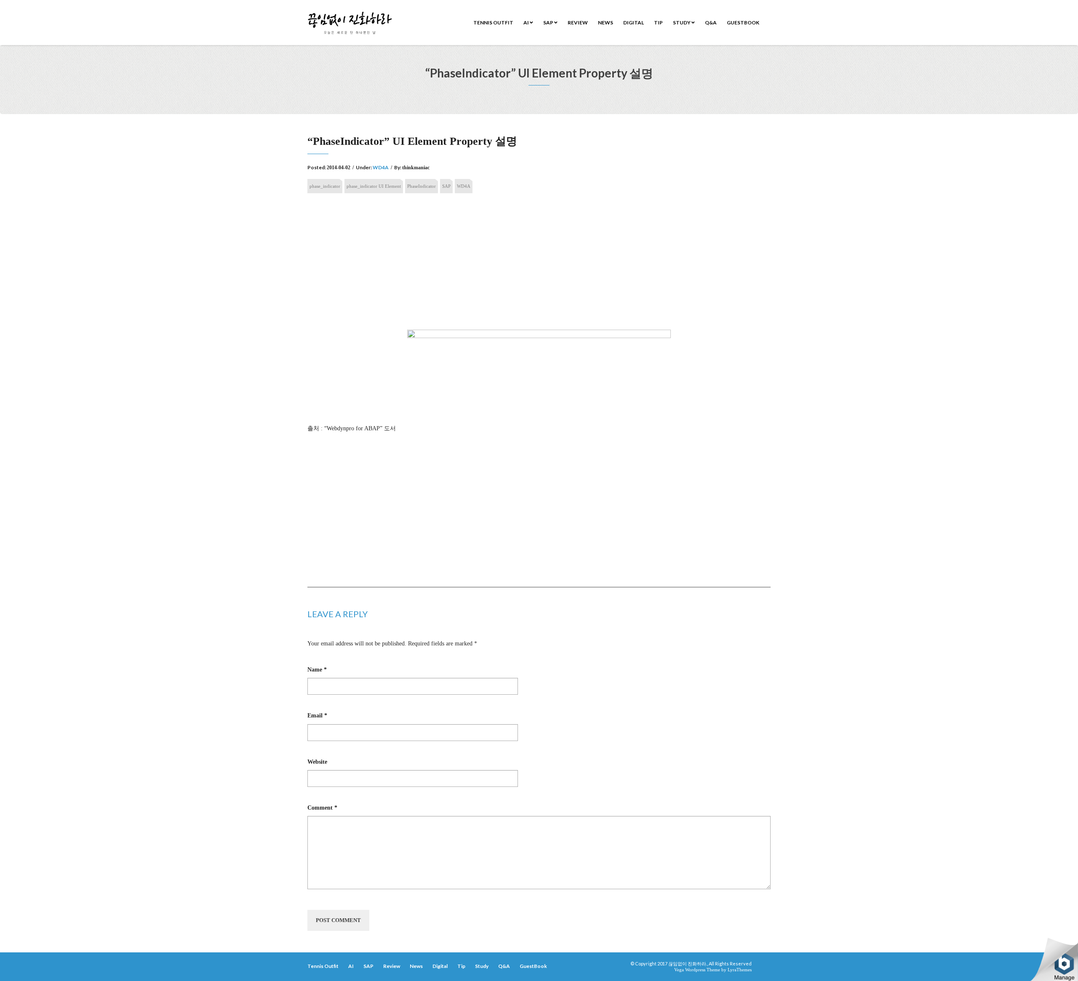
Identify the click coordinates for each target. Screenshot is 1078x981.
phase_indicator (325, 186)
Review (578, 22)
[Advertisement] (539, 264)
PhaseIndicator (421, 186)
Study (682, 22)
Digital (633, 22)
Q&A (711, 22)
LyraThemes (740, 969)
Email (317, 715)
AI (526, 22)
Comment (322, 808)
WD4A (381, 167)
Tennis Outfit (493, 22)
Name (317, 669)
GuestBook (743, 22)
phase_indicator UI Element (374, 186)
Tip (658, 22)
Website (317, 762)
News (605, 22)
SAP (548, 22)
